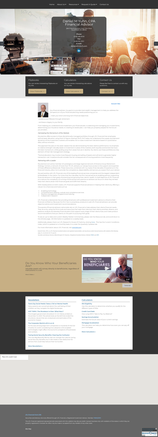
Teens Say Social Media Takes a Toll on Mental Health (48, 304)
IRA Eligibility (87, 304)
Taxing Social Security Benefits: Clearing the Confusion (49, 335)
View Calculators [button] (72, 91)
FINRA (92, 235)
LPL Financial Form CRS (33, 414)
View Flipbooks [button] (36, 91)
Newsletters (33, 300)
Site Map (28, 429)
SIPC (98, 235)
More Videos (29, 274)
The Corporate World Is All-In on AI (41, 323)
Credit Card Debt (88, 311)
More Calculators (89, 332)
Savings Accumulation (90, 317)
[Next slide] (156, 44)
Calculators (87, 300)
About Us (61, 4)
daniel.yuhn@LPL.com (79, 46)
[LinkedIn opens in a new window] (79, 51)
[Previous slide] (2, 44)
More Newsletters (35, 346)
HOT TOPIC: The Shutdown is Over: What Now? (46, 311)
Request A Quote (88, 4)
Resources (73, 4)
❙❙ (81, 70)
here (93, 222)
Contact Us (104, 4)
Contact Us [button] (106, 91)
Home (51, 4)
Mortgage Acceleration (90, 323)
